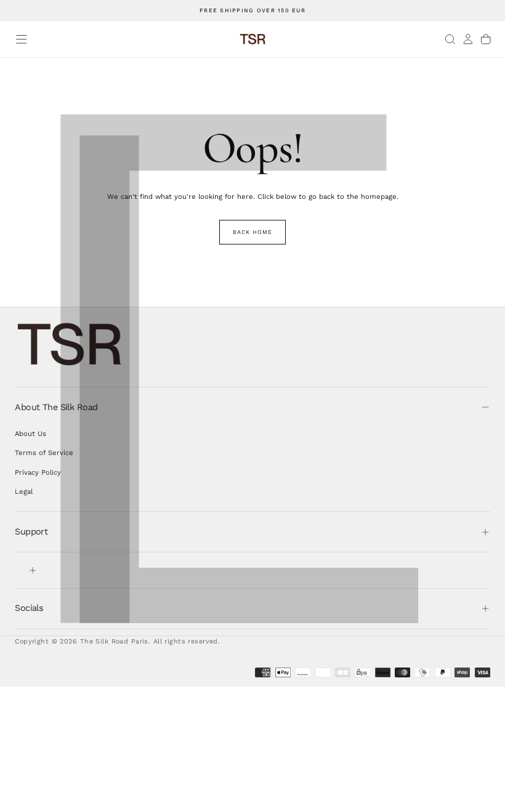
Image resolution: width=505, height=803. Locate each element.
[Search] (450, 39)
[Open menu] (21, 39)
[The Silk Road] (70, 344)
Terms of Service (44, 452)
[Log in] (468, 39)
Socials (29, 608)
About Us (30, 433)
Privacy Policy (38, 472)
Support (31, 531)
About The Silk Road (56, 407)
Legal (24, 491)
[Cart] (486, 39)
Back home (252, 232)
